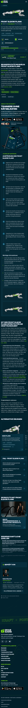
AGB (2, 702)
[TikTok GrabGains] (6, 641)
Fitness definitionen (7, 672)
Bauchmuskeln (4, 70)
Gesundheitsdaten (5, 704)
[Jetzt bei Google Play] (6, 119)
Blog (2, 666)
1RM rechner (4, 656)
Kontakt (3, 677)
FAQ (2, 670)
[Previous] (3, 515)
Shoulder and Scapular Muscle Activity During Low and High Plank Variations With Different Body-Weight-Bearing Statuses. (14, 542)
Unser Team (4, 674)
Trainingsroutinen (7, 652)
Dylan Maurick (11, 24)
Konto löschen (4, 706)
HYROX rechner (5, 658)
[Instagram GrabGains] (2, 641)
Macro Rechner (5, 660)
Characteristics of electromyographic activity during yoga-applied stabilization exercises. (13, 549)
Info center (4, 668)
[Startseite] (4, 1)
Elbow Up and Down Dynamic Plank (17, 377)
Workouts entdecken (7, 654)
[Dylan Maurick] (6, 572)
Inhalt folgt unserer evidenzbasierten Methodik (10, 596)
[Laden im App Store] (18, 119)
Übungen (3, 648)
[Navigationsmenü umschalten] (26, 1)
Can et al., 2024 (8, 87)
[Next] (26, 515)
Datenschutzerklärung (6, 700)
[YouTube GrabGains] (9, 641)
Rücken (2, 74)
